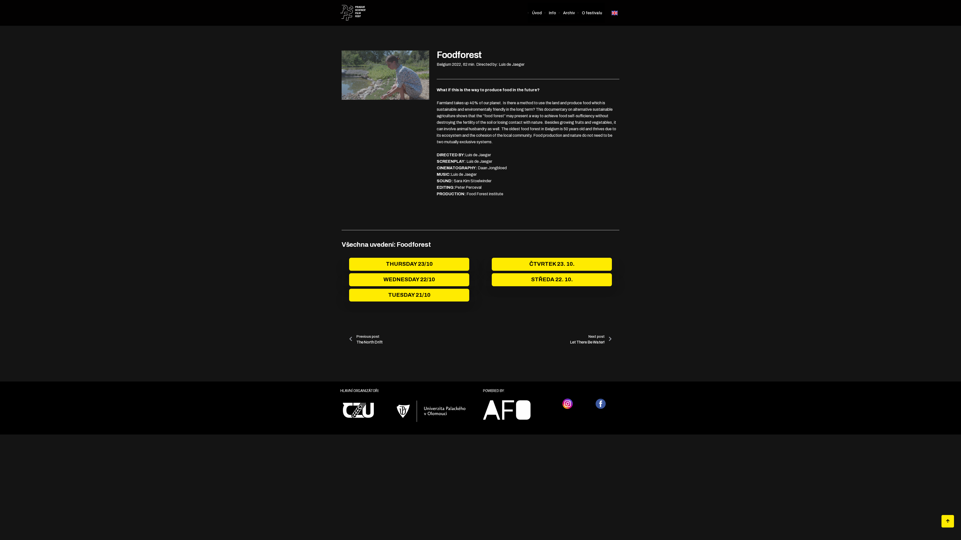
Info (552, 13)
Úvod (537, 13)
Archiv (569, 13)
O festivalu (592, 13)
